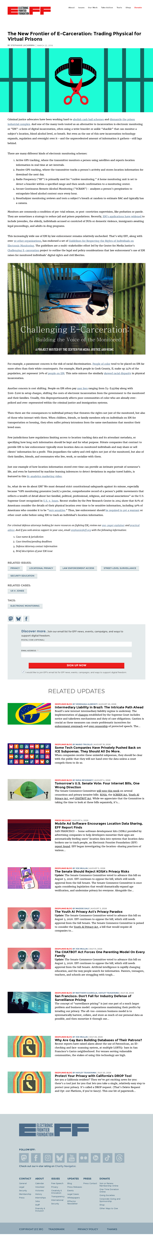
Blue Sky (60, 1158)
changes (83, 714)
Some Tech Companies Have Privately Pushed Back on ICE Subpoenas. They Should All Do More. (98, 749)
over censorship (98, 726)
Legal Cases (73, 1194)
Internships (40, 1197)
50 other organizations (27, 240)
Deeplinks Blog (63, 704)
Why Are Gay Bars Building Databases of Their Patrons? (98, 1040)
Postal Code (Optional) (32, 640)
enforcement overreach (69, 726)
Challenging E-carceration (23, 250)
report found (62, 846)
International (57, 1200)
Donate (138, 7)
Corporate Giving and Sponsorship (110, 1200)
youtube (71, 1158)
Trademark (56, 1229)
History (38, 1194)
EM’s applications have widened (122, 216)
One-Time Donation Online (109, 1190)
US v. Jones (17, 590)
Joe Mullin (82, 868)
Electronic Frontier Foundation (29, 11)
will (99, 790)
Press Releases (74, 1187)
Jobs (37, 1201)
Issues (81, 7)
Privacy (15, 568)
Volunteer (40, 1187)
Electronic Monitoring (25, 605)
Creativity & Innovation (56, 1191)
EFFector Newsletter (72, 1202)
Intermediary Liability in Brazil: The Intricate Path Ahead (99, 707)
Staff (37, 1205)
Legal (21, 1187)
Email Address (28, 650)
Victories (39, 1190)
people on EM (56, 373)
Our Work (92, 7)
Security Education (22, 575)
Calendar (39, 1183)
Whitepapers (73, 1197)
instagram (48, 1158)
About (71, 7)
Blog (69, 1183)
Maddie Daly (82, 908)
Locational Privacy (41, 568)
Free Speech (57, 1183)
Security (23, 1190)
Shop (128, 7)
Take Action (107, 7)
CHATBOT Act (83, 798)
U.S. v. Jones (50, 500)
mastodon (24, 1158)
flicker (83, 1158)
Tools (119, 7)
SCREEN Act (120, 794)
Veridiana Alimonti (86, 704)
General (23, 1183)
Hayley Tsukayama (108, 993)
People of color (101, 363)
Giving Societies (107, 1195)
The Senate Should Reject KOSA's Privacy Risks (92, 871)
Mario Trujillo (84, 744)
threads (119, 1158)
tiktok (107, 1158)
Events (70, 1190)
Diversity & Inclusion (40, 1209)
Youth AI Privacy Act (86, 926)
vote (104, 790)
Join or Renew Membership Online (109, 1184)
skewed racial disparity (117, 373)
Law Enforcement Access (78, 568)
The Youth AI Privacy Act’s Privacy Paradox (89, 911)
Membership (25, 1194)
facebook (36, 1158)
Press (22, 1197)
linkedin (95, 1158)
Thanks (112, 1229)
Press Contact (90, 1183)
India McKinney (84, 780)
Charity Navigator (65, 1166)
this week (113, 790)
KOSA (103, 794)
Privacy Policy (88, 1229)
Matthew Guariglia (86, 993)
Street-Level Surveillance (120, 568)
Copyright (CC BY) (31, 1229)
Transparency (57, 1196)
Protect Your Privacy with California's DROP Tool (93, 1076)
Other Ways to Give (109, 1208)
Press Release (63, 820)
